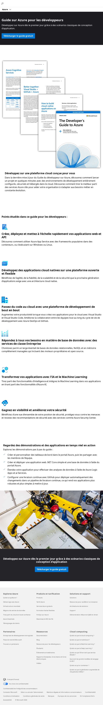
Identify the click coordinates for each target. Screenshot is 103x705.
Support (73, 610)
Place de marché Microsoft (12, 640)
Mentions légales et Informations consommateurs (64, 692)
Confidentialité (90, 692)
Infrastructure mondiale (11, 606)
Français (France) (13, 679)
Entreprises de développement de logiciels (18, 635)
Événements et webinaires (45, 653)
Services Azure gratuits (44, 606)
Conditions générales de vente (33, 696)
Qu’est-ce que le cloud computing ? (82, 635)
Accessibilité (7, 700)
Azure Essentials (8, 619)
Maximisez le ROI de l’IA (44, 619)
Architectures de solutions (79, 606)
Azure (5, 9)
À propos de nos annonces (67, 696)
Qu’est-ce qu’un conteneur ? (79, 665)
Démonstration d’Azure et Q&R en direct (84, 615)
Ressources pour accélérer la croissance (83, 602)
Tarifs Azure (40, 602)
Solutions (73, 598)
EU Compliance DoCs (87, 696)
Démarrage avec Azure (11, 602)
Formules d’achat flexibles (45, 610)
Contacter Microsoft (10, 692)
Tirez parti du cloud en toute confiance (16, 615)
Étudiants (39, 648)
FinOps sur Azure (42, 615)
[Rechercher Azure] (2, 3)
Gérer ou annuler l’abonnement (32, 692)
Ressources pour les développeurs (48, 644)
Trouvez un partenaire (11, 644)
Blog (38, 640)
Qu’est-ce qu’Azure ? (10, 598)
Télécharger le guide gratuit (18, 35)
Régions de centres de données (14, 610)
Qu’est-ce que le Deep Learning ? (81, 648)
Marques (51, 696)
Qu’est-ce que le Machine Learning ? (82, 644)
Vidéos (38, 663)
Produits (39, 598)
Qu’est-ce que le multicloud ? (80, 640)
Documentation (41, 635)
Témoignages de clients (11, 623)
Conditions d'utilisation (11, 696)
